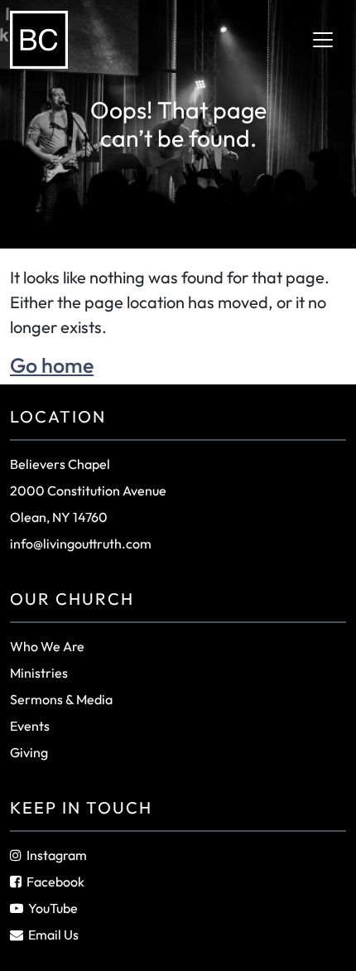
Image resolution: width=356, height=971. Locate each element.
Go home (52, 365)
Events (30, 725)
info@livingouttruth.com (81, 543)
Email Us (53, 934)
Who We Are (47, 646)
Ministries (39, 672)
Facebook (55, 881)
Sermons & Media (61, 699)
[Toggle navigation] (323, 40)
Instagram (56, 855)
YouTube (53, 908)
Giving (29, 752)
